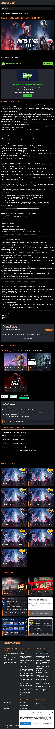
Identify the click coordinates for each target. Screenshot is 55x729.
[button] (52, 712)
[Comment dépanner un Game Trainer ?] (14, 606)
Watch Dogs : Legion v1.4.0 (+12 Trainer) (13, 443)
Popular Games (24, 702)
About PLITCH (27, 96)
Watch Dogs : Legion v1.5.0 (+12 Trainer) (13, 439)
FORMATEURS (18, 350)
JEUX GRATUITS (39, 350)
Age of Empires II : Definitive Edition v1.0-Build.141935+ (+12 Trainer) (43, 662)
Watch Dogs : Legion (17, 13)
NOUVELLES (7, 350)
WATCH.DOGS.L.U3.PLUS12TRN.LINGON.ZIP (13, 421)
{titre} (36, 726)
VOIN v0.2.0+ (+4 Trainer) (42, 683)
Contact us (6, 705)
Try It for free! (48, 63)
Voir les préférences (47, 723)
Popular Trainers (24, 705)
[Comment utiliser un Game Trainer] (40, 626)
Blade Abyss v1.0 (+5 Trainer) (43, 686)
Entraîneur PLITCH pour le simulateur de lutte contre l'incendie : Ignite (26, 675)
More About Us (27, 338)
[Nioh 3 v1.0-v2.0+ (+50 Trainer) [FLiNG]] (14, 586)
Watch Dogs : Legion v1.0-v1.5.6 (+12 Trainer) (14, 432)
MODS (28, 350)
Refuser (36, 723)
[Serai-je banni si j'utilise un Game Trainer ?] (40, 586)
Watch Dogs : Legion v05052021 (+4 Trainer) (14, 447)
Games (8, 13)
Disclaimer (6, 708)
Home (2, 13)
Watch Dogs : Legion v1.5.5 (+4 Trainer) (12, 436)
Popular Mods (23, 708)
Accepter (26, 723)
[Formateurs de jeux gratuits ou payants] (14, 626)
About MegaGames (8, 702)
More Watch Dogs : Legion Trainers (27, 450)
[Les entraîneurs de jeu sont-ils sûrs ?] (40, 606)
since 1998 (48, 329)
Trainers (26, 13)
